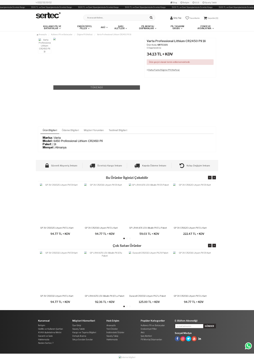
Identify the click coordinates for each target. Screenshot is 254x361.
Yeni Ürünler (112, 329)
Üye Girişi (76, 325)
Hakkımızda (43, 339)
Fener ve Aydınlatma (204, 27)
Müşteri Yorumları (94, 130)
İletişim (185, 2)
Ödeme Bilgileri (70, 130)
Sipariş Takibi (210, 2)
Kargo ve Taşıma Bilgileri (84, 332)
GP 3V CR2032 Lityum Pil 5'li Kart (56, 296)
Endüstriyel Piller (84, 27)
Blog (174, 2)
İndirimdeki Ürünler (115, 332)
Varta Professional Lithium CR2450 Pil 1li (114, 34)
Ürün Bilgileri (50, 130)
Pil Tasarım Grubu (177, 27)
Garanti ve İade (45, 336)
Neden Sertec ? (46, 343)
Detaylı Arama (79, 336)
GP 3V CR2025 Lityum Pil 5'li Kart (56, 228)
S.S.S (196, 2)
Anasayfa (42, 34)
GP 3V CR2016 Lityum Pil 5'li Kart (101, 228)
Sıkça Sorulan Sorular (82, 339)
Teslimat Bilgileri (118, 130)
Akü (103, 27)
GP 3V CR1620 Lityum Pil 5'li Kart (190, 228)
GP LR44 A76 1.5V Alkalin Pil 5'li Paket (148, 228)
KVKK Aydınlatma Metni (49, 332)
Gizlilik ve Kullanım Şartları (50, 329)
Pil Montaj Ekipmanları (146, 27)
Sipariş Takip (112, 336)
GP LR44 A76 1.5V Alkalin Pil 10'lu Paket (104, 296)
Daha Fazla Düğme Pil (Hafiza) (164, 70)
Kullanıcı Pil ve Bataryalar (52, 27)
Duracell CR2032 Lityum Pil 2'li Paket (147, 296)
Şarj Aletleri (119, 27)
